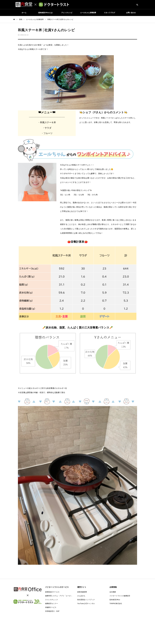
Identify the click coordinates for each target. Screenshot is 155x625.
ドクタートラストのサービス (57, 587)
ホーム (24, 12)
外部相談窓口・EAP (52, 611)
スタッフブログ (109, 12)
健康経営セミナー (51, 603)
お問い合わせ (131, 12)
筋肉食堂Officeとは (45, 12)
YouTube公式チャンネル (86, 603)
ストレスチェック (51, 600)
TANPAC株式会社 (115, 603)
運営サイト (81, 587)
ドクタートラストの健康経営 (119, 596)
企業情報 (113, 587)
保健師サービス (50, 607)
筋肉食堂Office (114, 600)
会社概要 (112, 592)
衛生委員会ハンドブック (86, 600)
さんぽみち (81, 596)
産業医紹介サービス (52, 592)
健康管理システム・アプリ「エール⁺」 (59, 596)
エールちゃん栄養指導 (88, 12)
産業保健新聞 (82, 592)
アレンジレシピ (66, 12)
